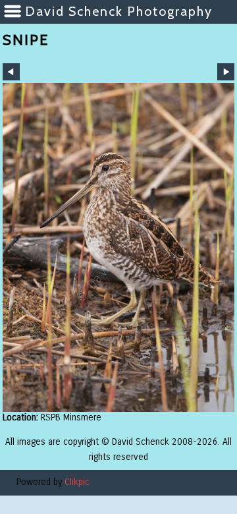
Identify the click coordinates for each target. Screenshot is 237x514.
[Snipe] (118, 247)
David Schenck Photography (119, 11)
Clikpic (77, 482)
